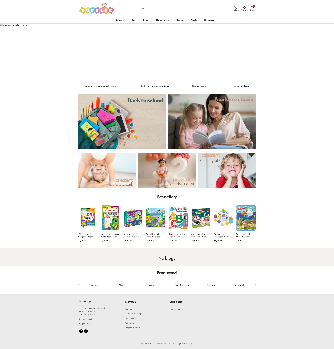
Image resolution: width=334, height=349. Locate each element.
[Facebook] (81, 331)
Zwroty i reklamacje (133, 313)
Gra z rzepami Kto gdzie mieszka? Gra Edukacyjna (109, 235)
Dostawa (128, 308)
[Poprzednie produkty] (84, 213)
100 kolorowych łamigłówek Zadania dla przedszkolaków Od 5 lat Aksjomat (245, 235)
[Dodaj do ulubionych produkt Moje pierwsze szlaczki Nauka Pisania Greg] (95, 208)
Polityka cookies (131, 322)
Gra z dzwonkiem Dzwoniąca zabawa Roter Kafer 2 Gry (176, 235)
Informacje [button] (130, 302)
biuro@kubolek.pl (87, 319)
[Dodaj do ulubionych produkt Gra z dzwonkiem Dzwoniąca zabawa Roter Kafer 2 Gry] (185, 208)
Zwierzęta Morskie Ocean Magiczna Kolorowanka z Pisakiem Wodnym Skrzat (221, 235)
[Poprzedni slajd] (6, 53)
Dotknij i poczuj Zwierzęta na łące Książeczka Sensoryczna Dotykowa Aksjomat (133, 235)
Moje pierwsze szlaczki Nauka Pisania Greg (87, 235)
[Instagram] (86, 331)
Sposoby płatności (132, 327)
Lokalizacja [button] (176, 302)
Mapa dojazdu (176, 308)
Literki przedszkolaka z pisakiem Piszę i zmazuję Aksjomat (155, 235)
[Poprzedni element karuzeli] (80, 285)
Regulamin (129, 318)
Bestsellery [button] (167, 197)
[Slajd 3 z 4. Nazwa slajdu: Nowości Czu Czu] (167, 53)
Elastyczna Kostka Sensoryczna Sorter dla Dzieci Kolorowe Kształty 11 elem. (200, 235)
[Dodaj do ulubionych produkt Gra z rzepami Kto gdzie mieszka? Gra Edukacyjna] (117, 208)
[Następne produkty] (250, 213)
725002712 (84, 324)
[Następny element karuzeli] (254, 285)
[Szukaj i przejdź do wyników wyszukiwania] (196, 8)
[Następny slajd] (328, 53)
